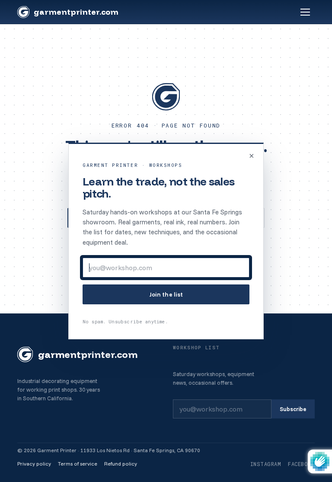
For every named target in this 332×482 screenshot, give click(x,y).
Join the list (166, 294)
